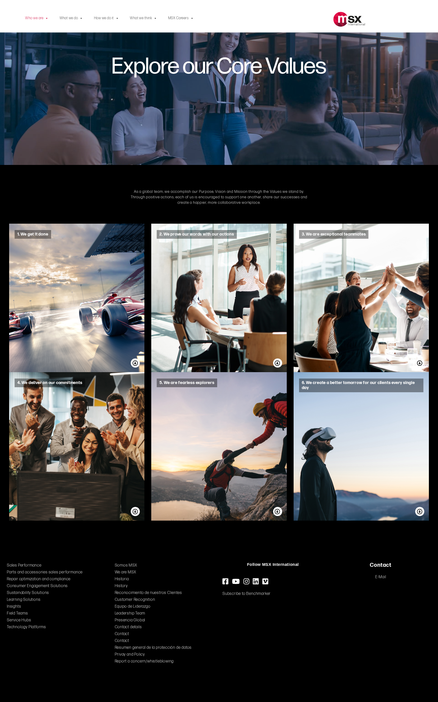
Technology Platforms (26, 627)
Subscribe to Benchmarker (246, 593)
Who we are (34, 18)
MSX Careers (178, 18)
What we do (69, 18)
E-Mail (380, 577)
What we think (141, 18)
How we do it (104, 18)
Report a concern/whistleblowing (144, 661)
